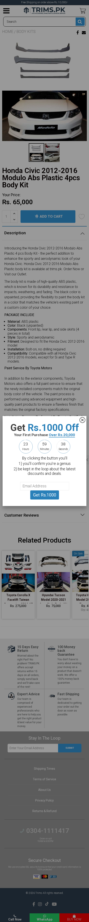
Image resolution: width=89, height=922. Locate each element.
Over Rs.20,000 (62, 435)
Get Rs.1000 (44, 495)
